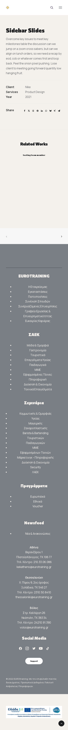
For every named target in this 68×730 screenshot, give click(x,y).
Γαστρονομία (37, 350)
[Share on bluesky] (50, 111)
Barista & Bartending (35, 433)
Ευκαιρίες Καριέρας (37, 321)
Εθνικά (37, 501)
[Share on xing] (55, 111)
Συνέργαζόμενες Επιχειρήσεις (37, 306)
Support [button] (34, 661)
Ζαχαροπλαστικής (35, 428)
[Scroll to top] (61, 723)
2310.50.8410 (42, 592)
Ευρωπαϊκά (37, 496)
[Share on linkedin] (42, 111)
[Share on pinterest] (37, 111)
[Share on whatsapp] (46, 111)
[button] (60, 7)
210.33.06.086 (43, 562)
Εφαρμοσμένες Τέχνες (37, 374)
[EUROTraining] (30, 7)
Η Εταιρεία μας (37, 287)
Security (35, 467)
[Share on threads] (33, 111)
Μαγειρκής (35, 423)
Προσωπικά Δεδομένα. (33, 682)
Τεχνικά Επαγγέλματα (38, 389)
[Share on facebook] (25, 111)
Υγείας (36, 418)
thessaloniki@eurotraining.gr (34, 597)
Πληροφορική (38, 379)
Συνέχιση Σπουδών (37, 301)
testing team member (34, 155)
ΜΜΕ (38, 370)
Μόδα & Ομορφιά (38, 345)
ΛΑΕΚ (35, 472)
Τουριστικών (35, 438)
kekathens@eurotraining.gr (34, 567)
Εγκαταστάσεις (38, 292)
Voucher (38, 506)
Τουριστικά (37, 355)
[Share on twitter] (29, 111)
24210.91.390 (42, 622)
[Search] (50, 7)
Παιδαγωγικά (37, 365)
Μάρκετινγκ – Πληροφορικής (35, 457)
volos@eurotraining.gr (34, 627)
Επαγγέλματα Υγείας (38, 360)
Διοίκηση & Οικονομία (37, 384)
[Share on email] (59, 111)
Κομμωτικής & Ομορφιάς (35, 413)
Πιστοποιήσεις (37, 296)
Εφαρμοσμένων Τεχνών (35, 452)
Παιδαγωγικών (35, 443)
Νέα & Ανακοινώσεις (37, 533)
